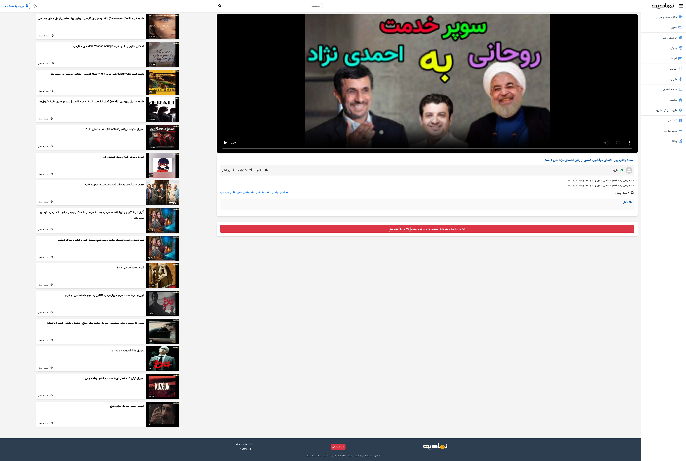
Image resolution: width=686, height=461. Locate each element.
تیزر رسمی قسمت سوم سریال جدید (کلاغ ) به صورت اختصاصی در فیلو (104, 295)
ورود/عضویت (398, 229)
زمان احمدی (225, 192)
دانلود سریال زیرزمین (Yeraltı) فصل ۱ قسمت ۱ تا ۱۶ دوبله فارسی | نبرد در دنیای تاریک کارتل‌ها (91, 102)
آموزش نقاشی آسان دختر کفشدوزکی (123, 157)
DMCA (244, 450)
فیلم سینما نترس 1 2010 (130, 268)
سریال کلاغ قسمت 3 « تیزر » (127, 351)
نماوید (616, 170)
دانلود (260, 170)
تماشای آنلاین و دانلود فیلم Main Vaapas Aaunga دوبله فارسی (108, 46)
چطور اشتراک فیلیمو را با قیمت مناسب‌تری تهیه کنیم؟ (113, 185)
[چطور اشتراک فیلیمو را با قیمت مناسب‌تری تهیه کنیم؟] (162, 192)
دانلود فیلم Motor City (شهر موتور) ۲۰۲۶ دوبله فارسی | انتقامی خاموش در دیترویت (97, 74)
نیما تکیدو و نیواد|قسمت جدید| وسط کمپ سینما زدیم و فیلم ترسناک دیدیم (101, 240)
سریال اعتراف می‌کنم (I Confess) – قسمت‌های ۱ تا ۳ (114, 129)
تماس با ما (242, 444)
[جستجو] (220, 6)
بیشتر (226, 170)
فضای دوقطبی (278, 192)
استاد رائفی (261, 192)
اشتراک (243, 170)
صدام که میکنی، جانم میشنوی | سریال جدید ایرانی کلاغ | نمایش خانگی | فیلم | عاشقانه (95, 323)
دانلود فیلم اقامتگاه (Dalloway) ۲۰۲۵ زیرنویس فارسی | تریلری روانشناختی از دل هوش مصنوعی (91, 19)
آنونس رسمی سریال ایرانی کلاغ (127, 406)
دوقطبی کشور (243, 192)
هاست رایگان (338, 447)
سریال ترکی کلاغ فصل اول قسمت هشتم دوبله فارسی (114, 378)
